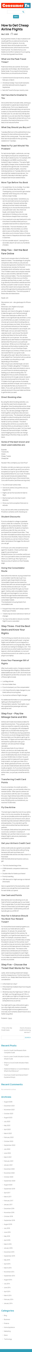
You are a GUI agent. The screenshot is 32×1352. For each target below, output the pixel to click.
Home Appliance (9, 1327)
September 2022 (9, 1145)
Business (7, 1319)
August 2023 (8, 1118)
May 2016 (7, 1236)
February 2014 (8, 1299)
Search (28, 1037)
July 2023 (7, 1121)
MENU (16, 16)
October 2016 (8, 1216)
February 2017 (8, 1201)
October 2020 (8, 1177)
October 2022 (8, 1141)
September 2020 (9, 1181)
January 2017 (8, 1205)
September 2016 (9, 1220)
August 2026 (8, 1102)
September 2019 (9, 1189)
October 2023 (8, 1114)
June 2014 (7, 1288)
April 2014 (7, 1291)
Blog (5, 1315)
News (10, 1018)
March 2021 (8, 1157)
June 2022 (7, 1153)
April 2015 (7, 1264)
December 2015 (9, 1252)
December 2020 (9, 1169)
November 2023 (9, 1110)
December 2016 (9, 1208)
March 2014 (8, 1295)
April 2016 (7, 1240)
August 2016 (8, 1224)
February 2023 (8, 1137)
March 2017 (7, 1197)
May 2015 (7, 1260)
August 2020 (8, 1185)
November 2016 (9, 1212)
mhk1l (16, 34)
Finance (6, 1323)
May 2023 (7, 1125)
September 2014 (9, 1276)
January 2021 (8, 1165)
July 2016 (7, 1228)
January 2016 (8, 1248)
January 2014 (8, 1303)
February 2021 (8, 1161)
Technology (8, 1339)
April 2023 (7, 1129)
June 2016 (7, 1232)
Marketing (7, 1331)
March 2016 (8, 1244)
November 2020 (9, 1173)
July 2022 (7, 1149)
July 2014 (7, 1284)
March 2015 (8, 1268)
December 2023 (9, 1106)
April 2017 (7, 1193)
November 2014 (9, 1272)
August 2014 (8, 1280)
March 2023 (8, 1133)
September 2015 (9, 1256)
